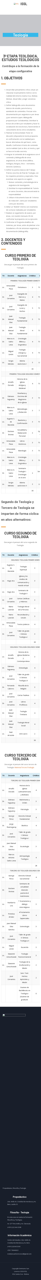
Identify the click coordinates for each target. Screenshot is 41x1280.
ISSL (23, 4)
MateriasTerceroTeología (24, 767)
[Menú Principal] (20, 10)
